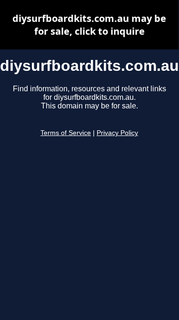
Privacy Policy (117, 132)
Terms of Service (65, 132)
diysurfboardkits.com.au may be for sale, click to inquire (89, 25)
